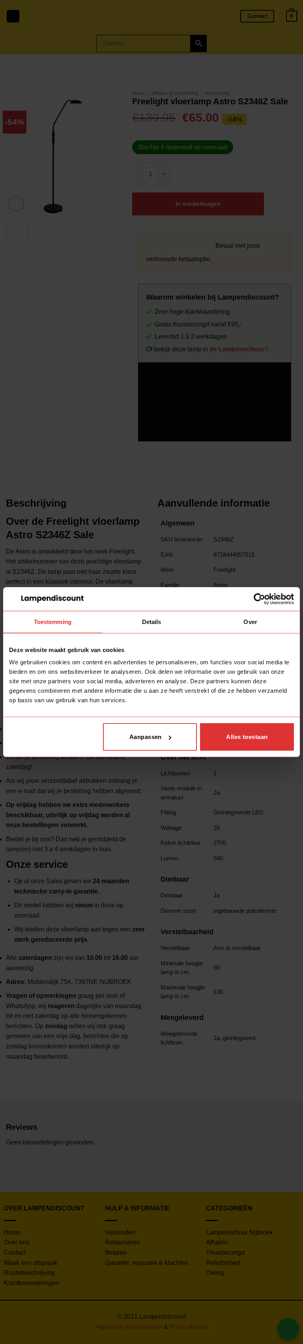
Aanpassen (145, 736)
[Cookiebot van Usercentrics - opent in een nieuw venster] (259, 599)
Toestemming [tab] (52, 621)
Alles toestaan (246, 736)
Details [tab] (151, 621)
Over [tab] (250, 621)
